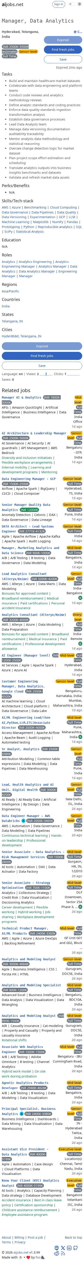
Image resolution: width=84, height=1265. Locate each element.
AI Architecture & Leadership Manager (34, 433)
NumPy (57, 222)
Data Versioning (14, 217)
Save (63, 59)
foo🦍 (40, 1257)
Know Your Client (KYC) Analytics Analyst (30, 1183)
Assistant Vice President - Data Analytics (25, 1151)
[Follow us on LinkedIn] (69, 1247)
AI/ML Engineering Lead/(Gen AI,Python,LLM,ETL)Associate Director (26, 722)
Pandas (72, 222)
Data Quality (66, 212)
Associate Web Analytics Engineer (22, 1049)
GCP (62, 217)
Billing (19, 1237)
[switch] (72, 4)
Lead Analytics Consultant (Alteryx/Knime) (24, 576)
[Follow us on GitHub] (75, 1247)
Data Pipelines (43, 212)
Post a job (35, 1237)
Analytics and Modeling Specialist (31, 985)
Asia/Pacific (10, 291)
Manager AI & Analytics (22, 397)
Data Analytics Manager (37, 271)
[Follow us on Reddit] (56, 1253)
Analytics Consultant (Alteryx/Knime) (34, 615)
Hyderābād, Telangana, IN (21, 336)
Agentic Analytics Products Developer (25, 1085)
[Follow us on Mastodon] (56, 1247)
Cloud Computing (63, 207)
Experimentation (42, 217)
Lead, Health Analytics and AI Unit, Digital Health (28, 787)
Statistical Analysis (30, 231)
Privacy (20, 1242)
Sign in (58, 4)
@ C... (78, 32)
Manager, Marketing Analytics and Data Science (30, 550)
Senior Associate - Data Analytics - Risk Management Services (33, 854)
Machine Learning (15, 222)
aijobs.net (20, 1252)
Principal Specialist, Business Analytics (29, 1111)
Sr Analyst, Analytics (21, 749)
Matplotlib (41, 222)
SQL (79, 227)
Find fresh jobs (63, 49)
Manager (26, 276)
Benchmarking (35, 207)
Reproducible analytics (55, 227)
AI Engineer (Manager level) (27, 655)
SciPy (8, 231)
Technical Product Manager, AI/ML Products (25, 931)
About (6, 1237)
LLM (72, 217)
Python (29, 227)
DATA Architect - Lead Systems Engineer (28, 529)
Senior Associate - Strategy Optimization (26, 885)
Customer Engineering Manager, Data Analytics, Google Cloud (23, 686)
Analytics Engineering (35, 262)
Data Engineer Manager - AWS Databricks (26, 818)
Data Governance (15, 212)
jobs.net (12, 4)
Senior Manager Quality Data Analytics (26, 507)
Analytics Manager (53, 266)
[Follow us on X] (63, 1247)
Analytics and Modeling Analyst (29, 959)
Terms (6, 1242)
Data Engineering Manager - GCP (29, 479)
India (6, 306)
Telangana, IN (12, 321)
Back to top (73, 1237)
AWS (5, 207)
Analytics (8, 262)
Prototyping (11, 227)
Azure (16, 207)
